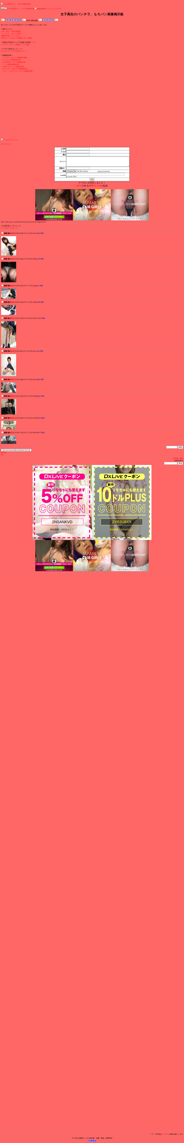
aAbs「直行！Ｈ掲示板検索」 (11, 31)
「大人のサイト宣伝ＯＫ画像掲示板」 (15, 69)
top (2, 454)
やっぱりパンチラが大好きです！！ (14, 51)
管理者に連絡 (178, 458)
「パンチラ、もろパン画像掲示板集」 (15, 57)
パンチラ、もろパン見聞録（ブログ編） (15, 44)
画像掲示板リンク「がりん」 (11, 36)
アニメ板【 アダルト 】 (9, 228)
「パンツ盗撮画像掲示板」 (11, 64)
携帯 (91, 185)
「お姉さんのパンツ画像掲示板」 (13, 66)
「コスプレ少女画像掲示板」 (11, 60)
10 (25, 450)
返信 (12, 233)
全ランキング (6, 144)
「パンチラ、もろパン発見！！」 (13, 33)
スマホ (97, 185)
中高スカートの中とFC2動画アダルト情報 (16, 38)
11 (28, 450)
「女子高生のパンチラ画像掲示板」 (14, 62)
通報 (42, 233)
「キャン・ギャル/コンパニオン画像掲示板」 (17, 71)
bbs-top (3, 452)
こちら (164, 1134)
